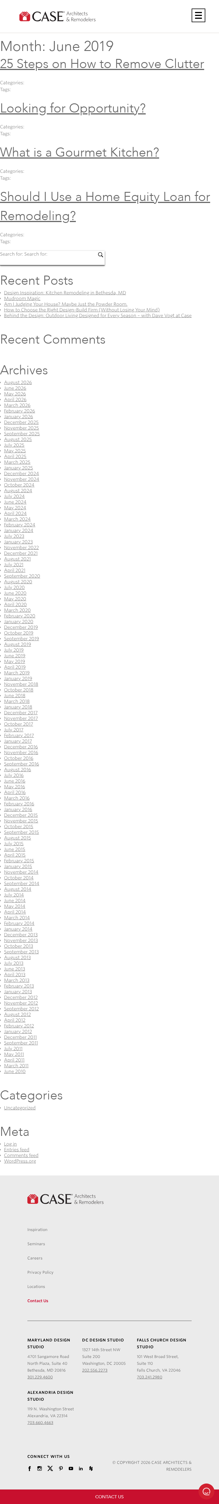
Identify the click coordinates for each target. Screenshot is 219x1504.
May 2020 (15, 599)
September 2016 (21, 764)
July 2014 (14, 895)
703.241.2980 (149, 1377)
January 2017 (18, 741)
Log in (10, 1144)
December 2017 (21, 712)
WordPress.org (20, 1161)
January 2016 (18, 809)
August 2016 (17, 769)
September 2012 (21, 1008)
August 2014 (17, 889)
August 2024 (18, 490)
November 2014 (21, 872)
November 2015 (21, 821)
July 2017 (13, 729)
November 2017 (21, 718)
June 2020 (15, 593)
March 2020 (17, 610)
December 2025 (21, 422)
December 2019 (21, 627)
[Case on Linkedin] (81, 1469)
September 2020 (22, 576)
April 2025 (15, 456)
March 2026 (17, 405)
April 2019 (15, 667)
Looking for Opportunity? (73, 108)
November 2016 (21, 752)
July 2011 (13, 1048)
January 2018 (18, 707)
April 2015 (15, 855)
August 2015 (17, 838)
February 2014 (19, 923)
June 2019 (14, 655)
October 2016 (18, 758)
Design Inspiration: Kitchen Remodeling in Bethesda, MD (65, 293)
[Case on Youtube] (71, 1469)
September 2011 (21, 1043)
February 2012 (19, 1026)
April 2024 (15, 513)
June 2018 (14, 695)
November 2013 (21, 940)
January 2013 (18, 991)
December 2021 (21, 553)
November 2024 (21, 479)
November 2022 (21, 547)
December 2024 (21, 473)
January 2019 (18, 678)
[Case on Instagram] (39, 1469)
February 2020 (19, 616)
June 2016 (14, 781)
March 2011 (16, 1065)
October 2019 (18, 633)
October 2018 (18, 690)
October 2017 (18, 724)
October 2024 (19, 485)
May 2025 (15, 451)
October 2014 (19, 878)
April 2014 (15, 912)
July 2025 (14, 445)
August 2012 (17, 1014)
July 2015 (14, 843)
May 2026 (15, 394)
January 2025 (18, 468)
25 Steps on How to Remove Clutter (102, 64)
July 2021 (13, 564)
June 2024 (15, 502)
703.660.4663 (40, 1422)
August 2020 (18, 581)
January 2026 (18, 416)
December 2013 (21, 934)
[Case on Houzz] (91, 1469)
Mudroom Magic (22, 298)
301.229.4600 (40, 1377)
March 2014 (17, 917)
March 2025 (17, 462)
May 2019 (14, 661)
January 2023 (18, 542)
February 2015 (19, 860)
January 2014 (18, 929)
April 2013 (14, 974)
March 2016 (17, 798)
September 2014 (21, 883)
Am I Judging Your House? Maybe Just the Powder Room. (65, 304)
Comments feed (21, 1155)
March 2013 (16, 980)
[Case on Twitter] (50, 1469)
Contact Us (109, 1497)
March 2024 (17, 519)
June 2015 (14, 849)
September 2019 (21, 638)
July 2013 (13, 963)
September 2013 (21, 952)
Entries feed (16, 1149)
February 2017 (19, 735)
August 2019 (17, 644)
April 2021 (14, 570)
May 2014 (14, 906)
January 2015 (18, 866)
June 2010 (15, 1071)
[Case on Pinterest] (61, 1469)
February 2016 (19, 804)
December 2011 (20, 1037)
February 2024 (19, 525)
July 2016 (14, 775)
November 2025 (21, 428)
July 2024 (14, 496)
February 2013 (19, 986)
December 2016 (21, 747)
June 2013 (14, 969)
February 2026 (19, 411)
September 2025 (22, 433)
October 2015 (18, 826)
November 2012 (21, 1003)
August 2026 (18, 382)
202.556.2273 (95, 1370)
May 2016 (14, 786)
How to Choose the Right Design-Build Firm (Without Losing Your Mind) (82, 310)
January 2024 (18, 530)
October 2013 (18, 946)
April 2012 (14, 1020)
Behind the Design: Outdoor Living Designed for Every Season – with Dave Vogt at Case (98, 315)
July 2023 (14, 536)
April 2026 (15, 399)
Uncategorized (20, 1108)
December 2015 (21, 815)
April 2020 (15, 604)
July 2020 (14, 587)
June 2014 (15, 900)
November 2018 (21, 684)
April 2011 (14, 1060)
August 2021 (17, 559)
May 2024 (15, 507)
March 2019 (17, 673)
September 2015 (21, 832)
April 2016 (15, 792)
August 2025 (18, 439)
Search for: (12, 254)
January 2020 (18, 621)
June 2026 (15, 388)
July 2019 (14, 650)
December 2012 (21, 997)
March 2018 (17, 701)
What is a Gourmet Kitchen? (79, 152)
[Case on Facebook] (29, 1469)
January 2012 (18, 1031)
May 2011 (14, 1054)
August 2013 (17, 957)
